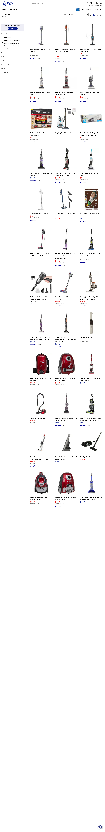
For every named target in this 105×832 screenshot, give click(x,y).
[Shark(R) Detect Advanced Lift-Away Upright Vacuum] (66, 403)
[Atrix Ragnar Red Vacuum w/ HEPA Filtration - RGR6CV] (66, 483)
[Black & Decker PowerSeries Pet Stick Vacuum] (41, 34)
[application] (100, 827)
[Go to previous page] (92, 15)
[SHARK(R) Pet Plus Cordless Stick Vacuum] (66, 199)
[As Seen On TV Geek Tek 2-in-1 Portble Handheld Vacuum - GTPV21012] (41, 282)
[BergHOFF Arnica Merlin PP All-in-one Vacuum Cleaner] (66, 239)
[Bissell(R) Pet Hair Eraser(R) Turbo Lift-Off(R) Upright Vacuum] (91, 239)
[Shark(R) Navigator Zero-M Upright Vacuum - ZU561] (91, 363)
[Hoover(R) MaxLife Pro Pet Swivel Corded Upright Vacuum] (66, 158)
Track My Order (99, 9)
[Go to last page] (102, 15)
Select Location (12, 28)
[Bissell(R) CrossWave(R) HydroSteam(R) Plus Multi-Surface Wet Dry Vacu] (66, 322)
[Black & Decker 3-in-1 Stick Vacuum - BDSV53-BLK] (91, 34)
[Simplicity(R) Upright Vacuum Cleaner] (91, 158)
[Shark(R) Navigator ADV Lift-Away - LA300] (41, 78)
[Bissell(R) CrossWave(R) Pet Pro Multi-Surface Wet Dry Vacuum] (41, 322)
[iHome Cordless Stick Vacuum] (41, 199)
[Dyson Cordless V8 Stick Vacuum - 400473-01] (66, 282)
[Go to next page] (100, 15)
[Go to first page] (90, 15)
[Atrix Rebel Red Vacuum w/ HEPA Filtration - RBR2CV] (66, 363)
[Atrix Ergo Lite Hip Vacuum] (91, 442)
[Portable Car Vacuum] (91, 322)
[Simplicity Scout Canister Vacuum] (66, 118)
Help (87, 5)
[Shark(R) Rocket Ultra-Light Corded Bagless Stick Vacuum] (66, 34)
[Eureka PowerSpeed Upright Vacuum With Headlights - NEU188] (91, 483)
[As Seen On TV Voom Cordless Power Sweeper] (41, 118)
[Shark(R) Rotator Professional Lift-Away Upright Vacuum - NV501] (41, 442)
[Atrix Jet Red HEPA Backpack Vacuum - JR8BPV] (41, 363)
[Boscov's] (8, 3)
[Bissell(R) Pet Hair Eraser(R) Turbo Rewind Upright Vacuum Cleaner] (91, 403)
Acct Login (96, 5)
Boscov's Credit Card (86, 9)
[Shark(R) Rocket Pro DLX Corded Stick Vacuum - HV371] (41, 239)
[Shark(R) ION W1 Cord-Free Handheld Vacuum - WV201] (66, 442)
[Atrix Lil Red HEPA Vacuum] (41, 403)
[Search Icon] (29, 3)
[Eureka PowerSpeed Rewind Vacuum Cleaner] (41, 158)
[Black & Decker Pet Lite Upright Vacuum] (91, 78)
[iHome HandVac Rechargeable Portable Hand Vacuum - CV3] (91, 118)
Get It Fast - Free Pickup (12, 25)
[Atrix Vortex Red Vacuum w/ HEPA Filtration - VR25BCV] (41, 483)
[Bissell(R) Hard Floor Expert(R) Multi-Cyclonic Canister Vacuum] (91, 282)
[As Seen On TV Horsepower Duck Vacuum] (91, 199)
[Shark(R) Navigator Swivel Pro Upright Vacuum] (66, 78)
